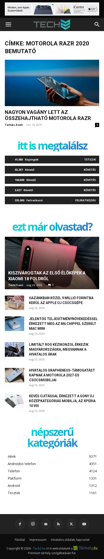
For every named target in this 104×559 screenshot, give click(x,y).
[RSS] (58, 524)
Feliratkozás (85, 200)
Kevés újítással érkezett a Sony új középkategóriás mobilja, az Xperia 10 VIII (62, 401)
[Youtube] (84, 524)
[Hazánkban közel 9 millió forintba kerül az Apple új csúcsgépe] (14, 303)
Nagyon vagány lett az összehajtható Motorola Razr (48, 115)
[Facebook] (20, 524)
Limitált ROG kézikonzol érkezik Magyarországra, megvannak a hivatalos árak (59, 349)
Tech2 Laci (15, 285)
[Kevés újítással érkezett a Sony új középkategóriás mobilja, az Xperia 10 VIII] (14, 401)
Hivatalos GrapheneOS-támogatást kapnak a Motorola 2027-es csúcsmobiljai (62, 375)
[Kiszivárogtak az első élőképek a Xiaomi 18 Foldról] (52, 263)
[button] (8, 24)
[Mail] (46, 524)
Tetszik (90, 159)
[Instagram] (33, 524)
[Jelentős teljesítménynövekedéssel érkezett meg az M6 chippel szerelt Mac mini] (14, 323)
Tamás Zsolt (14, 125)
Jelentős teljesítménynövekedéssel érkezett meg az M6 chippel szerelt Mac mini (63, 323)
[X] (71, 524)
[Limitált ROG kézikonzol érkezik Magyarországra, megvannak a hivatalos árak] (14, 349)
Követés (90, 169)
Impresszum (38, 540)
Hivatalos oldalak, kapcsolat (70, 540)
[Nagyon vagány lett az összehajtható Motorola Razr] (52, 83)
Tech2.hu (39, 548)
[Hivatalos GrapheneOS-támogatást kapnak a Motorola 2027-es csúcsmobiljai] (14, 375)
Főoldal (20, 540)
